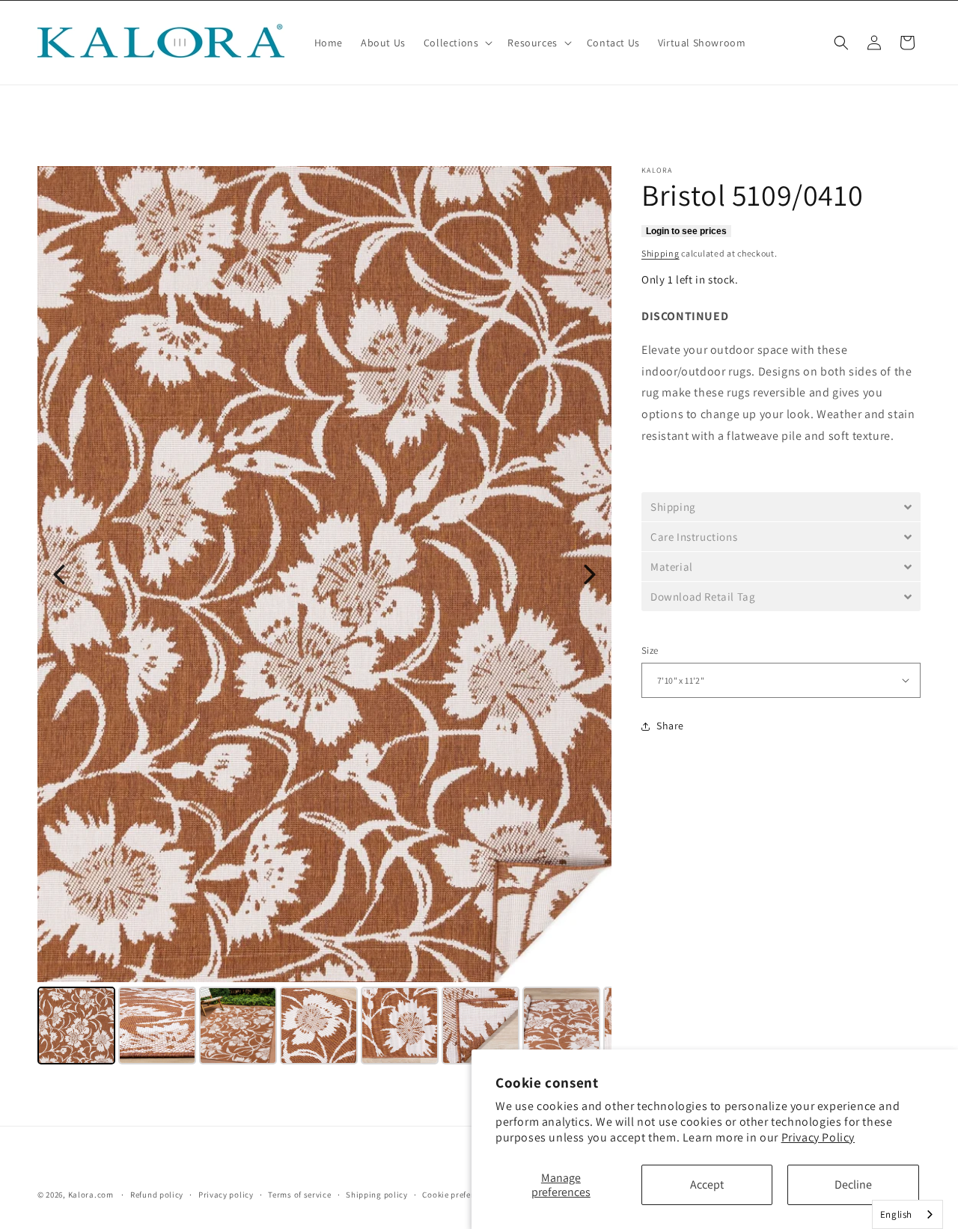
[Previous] (59, 574)
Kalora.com (91, 1194)
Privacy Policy (818, 1137)
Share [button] (670, 725)
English (896, 1214)
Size (650, 650)
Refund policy (156, 1194)
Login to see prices (686, 231)
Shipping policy (377, 1194)
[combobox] (907, 1214)
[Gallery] (324, 617)
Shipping (660, 253)
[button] (457, 42)
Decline (853, 1184)
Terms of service (299, 1194)
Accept (707, 1184)
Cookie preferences (459, 1194)
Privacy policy (226, 1194)
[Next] (589, 574)
